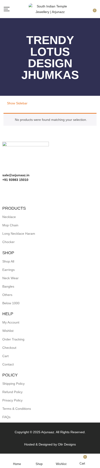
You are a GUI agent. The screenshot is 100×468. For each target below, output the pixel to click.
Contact (8, 364)
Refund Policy (12, 392)
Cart (5, 356)
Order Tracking (13, 339)
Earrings (8, 270)
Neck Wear (10, 278)
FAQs (6, 417)
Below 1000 (11, 303)
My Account (10, 322)
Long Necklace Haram (18, 233)
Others (7, 295)
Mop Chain (10, 225)
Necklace (9, 217)
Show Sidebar (16, 103)
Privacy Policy (12, 400)
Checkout (9, 347)
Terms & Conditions (16, 408)
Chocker (8, 242)
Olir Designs (67, 444)
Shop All (8, 261)
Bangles (8, 286)
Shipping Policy (13, 383)
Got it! (81, 7)
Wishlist (7, 331)
